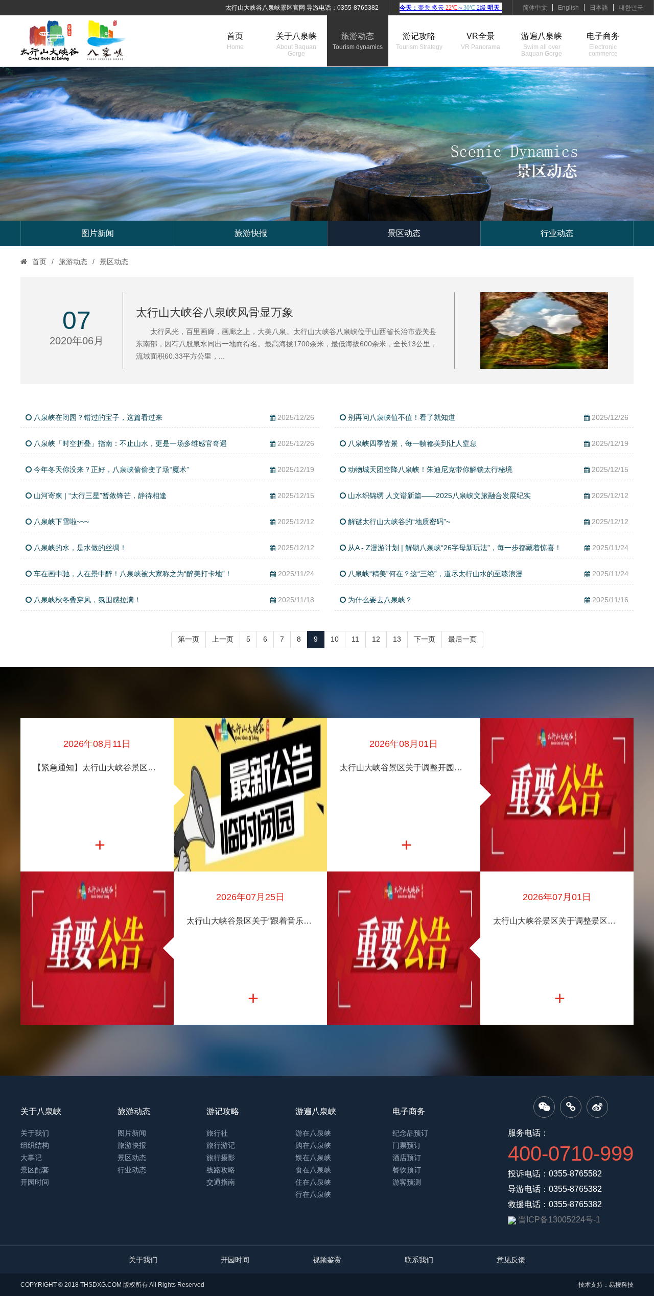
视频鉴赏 (327, 1260)
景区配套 (34, 1170)
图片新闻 (97, 233)
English (568, 7)
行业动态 (557, 233)
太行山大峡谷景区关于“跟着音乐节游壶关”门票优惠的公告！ (250, 920)
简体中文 (535, 7)
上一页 (222, 639)
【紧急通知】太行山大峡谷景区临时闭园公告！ (97, 767)
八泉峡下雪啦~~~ (173, 521)
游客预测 (406, 1182)
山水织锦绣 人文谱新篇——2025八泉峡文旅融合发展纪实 (487, 495)
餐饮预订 (406, 1170)
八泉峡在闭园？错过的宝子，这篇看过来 (173, 417)
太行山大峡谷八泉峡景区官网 (265, 7)
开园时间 (34, 1182)
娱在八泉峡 (313, 1157)
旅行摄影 (220, 1157)
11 (355, 639)
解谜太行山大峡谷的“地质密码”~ (487, 521)
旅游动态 (358, 41)
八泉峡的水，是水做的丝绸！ (173, 548)
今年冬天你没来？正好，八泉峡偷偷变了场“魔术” (173, 469)
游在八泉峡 (313, 1133)
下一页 (424, 639)
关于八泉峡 (296, 44)
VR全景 (480, 41)
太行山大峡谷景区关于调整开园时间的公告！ (404, 767)
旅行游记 (220, 1145)
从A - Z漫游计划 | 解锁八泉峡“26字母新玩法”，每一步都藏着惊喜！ (487, 548)
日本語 (599, 7)
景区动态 (404, 233)
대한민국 (631, 7)
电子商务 (603, 44)
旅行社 (217, 1133)
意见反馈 (511, 1260)
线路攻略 (220, 1170)
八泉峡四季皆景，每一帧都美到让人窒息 (487, 443)
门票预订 (406, 1145)
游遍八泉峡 (541, 44)
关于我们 (34, 1133)
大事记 (31, 1157)
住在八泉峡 (313, 1182)
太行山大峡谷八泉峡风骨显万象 (214, 312)
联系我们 (419, 1260)
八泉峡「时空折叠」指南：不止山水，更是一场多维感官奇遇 (173, 443)
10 (335, 639)
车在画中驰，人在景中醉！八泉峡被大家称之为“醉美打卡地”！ (173, 574)
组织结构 (34, 1145)
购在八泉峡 (313, 1145)
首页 (235, 41)
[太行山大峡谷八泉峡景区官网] (73, 41)
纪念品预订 (410, 1133)
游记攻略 (419, 41)
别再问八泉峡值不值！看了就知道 (487, 417)
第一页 (188, 639)
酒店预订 (406, 1157)
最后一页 (462, 639)
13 (397, 639)
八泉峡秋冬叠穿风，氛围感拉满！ (173, 600)
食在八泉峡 (313, 1170)
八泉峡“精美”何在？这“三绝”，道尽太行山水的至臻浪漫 (487, 574)
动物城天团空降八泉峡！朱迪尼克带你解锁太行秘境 (487, 469)
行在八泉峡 (313, 1194)
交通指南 (220, 1182)
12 (376, 639)
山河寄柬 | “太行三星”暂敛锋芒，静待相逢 (173, 495)
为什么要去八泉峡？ (487, 600)
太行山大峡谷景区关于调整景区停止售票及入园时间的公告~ (557, 920)
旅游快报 (251, 233)
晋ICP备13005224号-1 (559, 1219)
